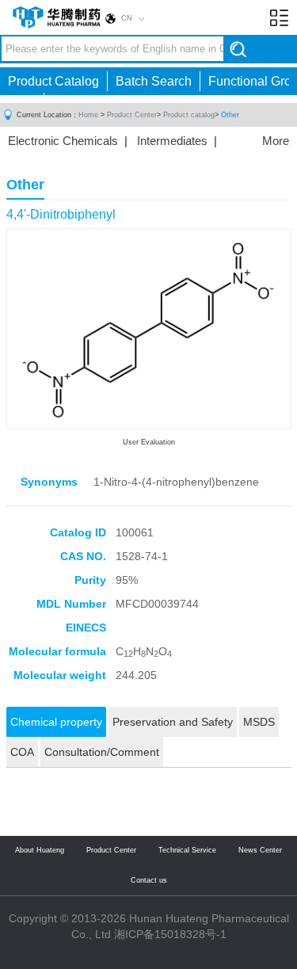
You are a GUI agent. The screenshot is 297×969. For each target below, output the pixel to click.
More (275, 140)
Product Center (132, 115)
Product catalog (189, 115)
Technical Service (187, 850)
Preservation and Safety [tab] (172, 721)
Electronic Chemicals (63, 140)
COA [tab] (22, 752)
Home (88, 115)
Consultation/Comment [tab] (101, 752)
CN (126, 18)
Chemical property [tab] (56, 721)
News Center (260, 850)
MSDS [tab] (259, 721)
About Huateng (39, 850)
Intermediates (172, 140)
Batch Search (154, 81)
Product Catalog (53, 81)
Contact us (149, 880)
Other (230, 115)
